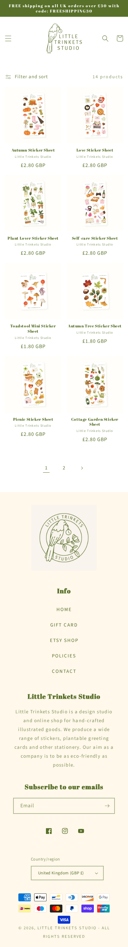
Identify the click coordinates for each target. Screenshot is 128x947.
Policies (64, 655)
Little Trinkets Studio (66, 928)
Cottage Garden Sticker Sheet (94, 422)
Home (64, 609)
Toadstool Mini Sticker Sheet (33, 328)
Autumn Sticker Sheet (33, 150)
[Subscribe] (107, 806)
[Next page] (82, 468)
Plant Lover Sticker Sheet (33, 238)
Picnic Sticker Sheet (33, 419)
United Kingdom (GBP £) (61, 873)
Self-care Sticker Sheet (95, 238)
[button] (8, 38)
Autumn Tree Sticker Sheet (95, 325)
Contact (64, 671)
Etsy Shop (64, 640)
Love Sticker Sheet (95, 150)
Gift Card (64, 625)
